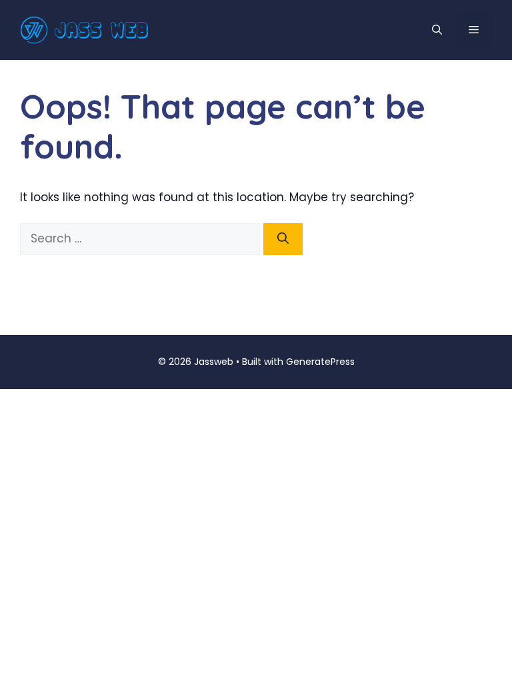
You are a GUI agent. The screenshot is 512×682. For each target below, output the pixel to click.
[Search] (283, 239)
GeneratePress (320, 361)
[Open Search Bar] (437, 30)
